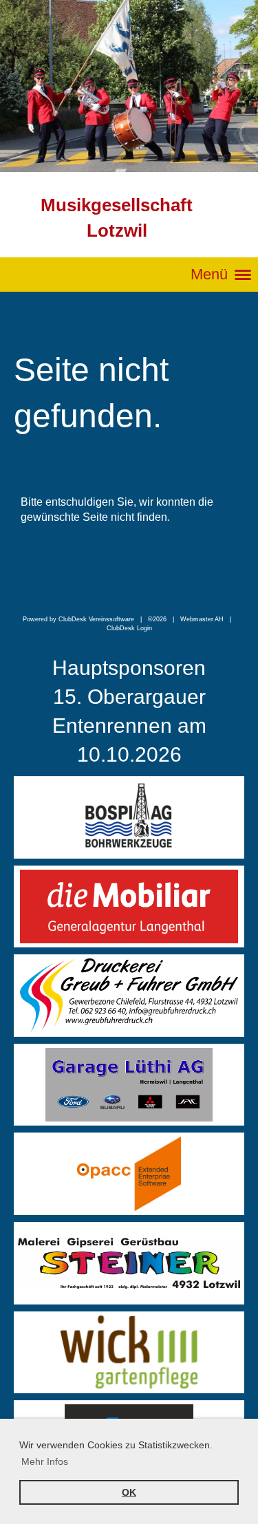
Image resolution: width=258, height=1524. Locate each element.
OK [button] (129, 1492)
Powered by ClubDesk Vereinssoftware (78, 619)
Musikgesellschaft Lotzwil (117, 218)
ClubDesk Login (129, 628)
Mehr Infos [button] (44, 1461)
